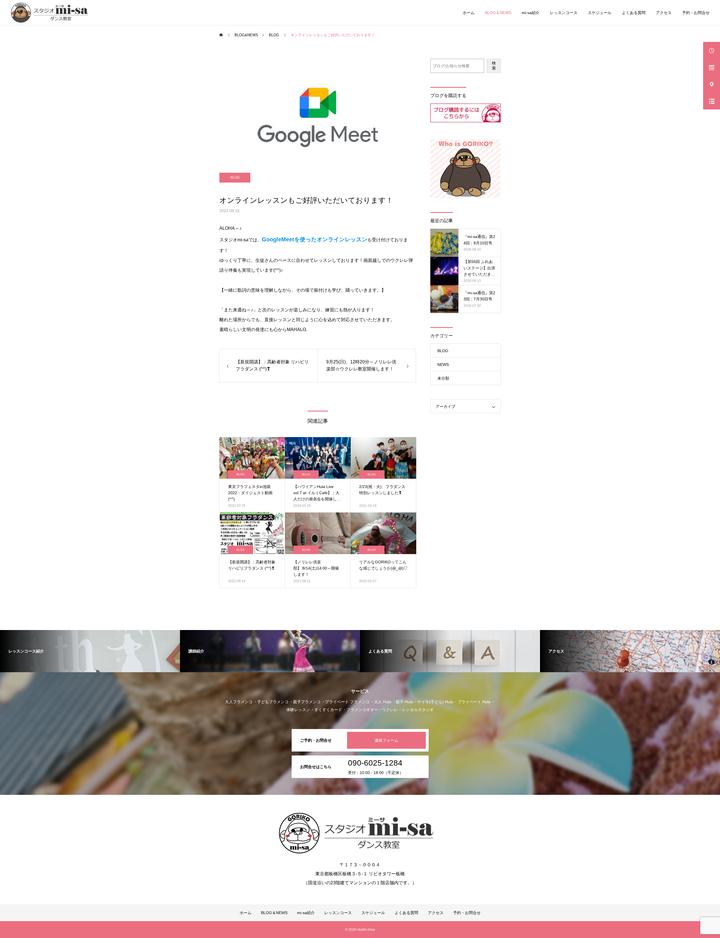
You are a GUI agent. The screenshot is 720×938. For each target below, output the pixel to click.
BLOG (235, 177)
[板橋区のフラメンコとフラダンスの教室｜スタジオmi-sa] (51, 12)
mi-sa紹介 (530, 12)
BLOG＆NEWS (498, 12)
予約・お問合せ (696, 12)
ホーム (468, 12)
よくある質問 (633, 12)
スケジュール (599, 12)
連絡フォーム (386, 740)
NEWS (443, 364)
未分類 (443, 378)
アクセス (664, 12)
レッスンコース (563, 12)
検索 (494, 65)
